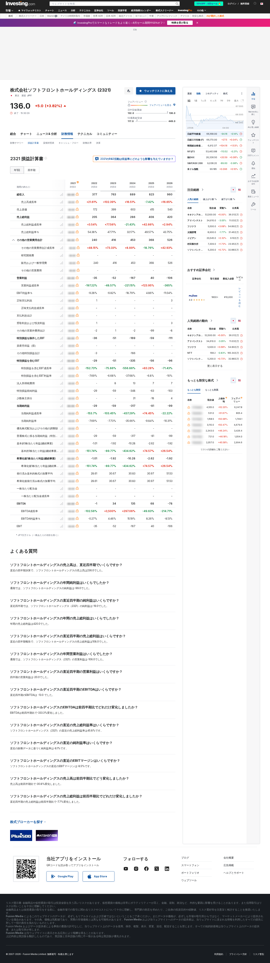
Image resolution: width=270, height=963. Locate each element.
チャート (26, 134)
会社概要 (229, 857)
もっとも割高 (211, 389)
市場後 (86, 16)
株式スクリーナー (164, 10)
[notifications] (255, 3)
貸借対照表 (48, 142)
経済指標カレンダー (141, 10)
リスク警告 (258, 954)
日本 (42, 16)
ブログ (185, 857)
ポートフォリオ (190, 872)
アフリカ (184, 16)
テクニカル (85, 134)
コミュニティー (107, 134)
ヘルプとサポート (234, 872)
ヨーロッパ (140, 16)
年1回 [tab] (17, 170)
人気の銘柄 (192, 199)
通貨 (189, 93)
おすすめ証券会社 (199, 270)
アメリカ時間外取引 (70, 16)
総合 (13, 134)
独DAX (191, 157)
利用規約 (218, 954)
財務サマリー (16, 142)
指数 (198, 93)
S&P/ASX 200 (195, 163)
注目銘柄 (193, 190)
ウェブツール (189, 880)
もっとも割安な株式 (200, 380)
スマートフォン (190, 865)
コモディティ (212, 93)
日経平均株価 (194, 133)
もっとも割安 (194, 389)
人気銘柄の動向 (197, 321)
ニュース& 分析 (47, 134)
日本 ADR (111, 16)
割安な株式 (197, 16)
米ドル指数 (192, 169)
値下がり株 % (228, 199)
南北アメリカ (125, 16)
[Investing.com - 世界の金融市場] (20, 3)
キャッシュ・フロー (68, 142)
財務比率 (87, 142)
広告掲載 (229, 865)
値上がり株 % (210, 199)
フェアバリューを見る (160, 105)
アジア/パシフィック (167, 16)
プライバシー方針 (238, 954)
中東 (151, 16)
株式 (10, 16)
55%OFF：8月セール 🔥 (209, 3)
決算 (98, 142)
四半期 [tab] (31, 170)
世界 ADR (98, 16)
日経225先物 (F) (195, 139)
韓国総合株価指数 (196, 145)
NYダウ (191, 151)
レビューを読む (240, 297)
